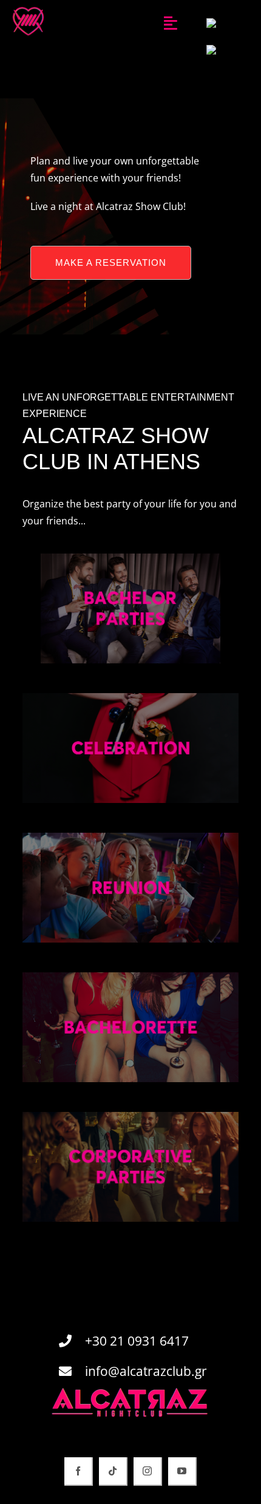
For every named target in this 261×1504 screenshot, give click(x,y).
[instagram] (148, 1471)
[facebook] (78, 1471)
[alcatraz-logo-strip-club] (130, 1391)
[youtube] (182, 1471)
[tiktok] (113, 1471)
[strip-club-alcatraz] (28, 8)
